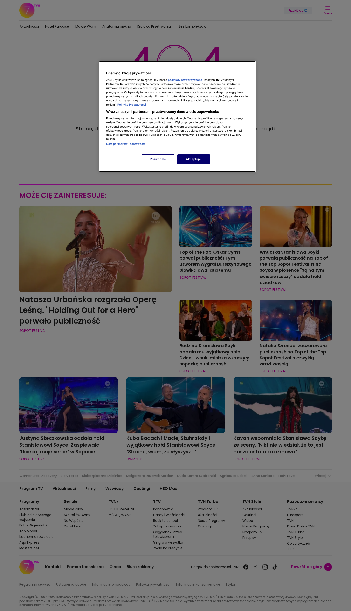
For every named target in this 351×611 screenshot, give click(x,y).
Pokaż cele (158, 159)
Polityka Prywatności (131, 104)
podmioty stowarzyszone (185, 80)
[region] (177, 116)
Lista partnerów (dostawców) (126, 144)
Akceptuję (193, 159)
